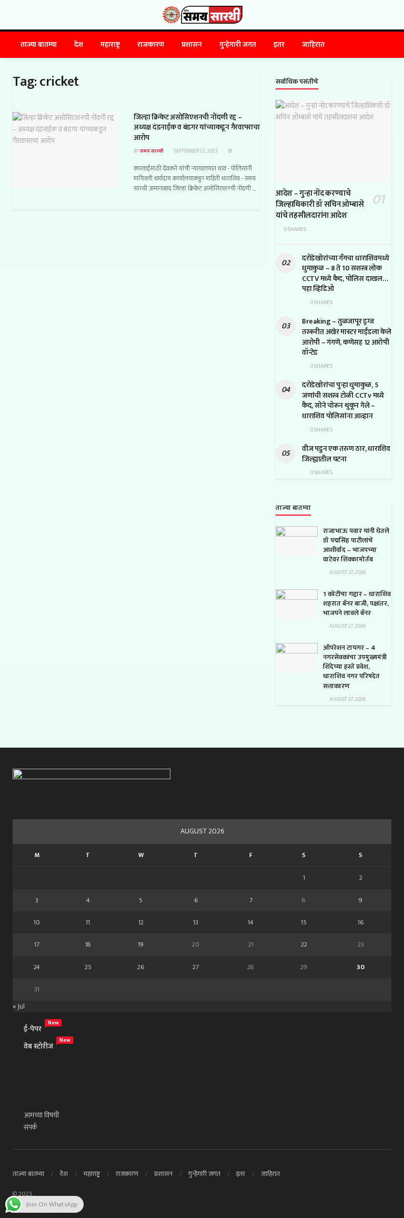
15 (304, 922)
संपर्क (30, 1127)
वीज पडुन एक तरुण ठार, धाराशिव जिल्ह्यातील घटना (346, 453)
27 (196, 967)
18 (88, 944)
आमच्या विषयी (41, 1115)
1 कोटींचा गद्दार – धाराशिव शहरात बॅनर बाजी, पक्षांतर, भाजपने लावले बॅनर (357, 603)
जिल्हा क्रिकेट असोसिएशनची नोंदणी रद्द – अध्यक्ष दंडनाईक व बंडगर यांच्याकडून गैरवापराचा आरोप (197, 127)
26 (140, 967)
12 (141, 922)
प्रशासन (191, 44)
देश (78, 44)
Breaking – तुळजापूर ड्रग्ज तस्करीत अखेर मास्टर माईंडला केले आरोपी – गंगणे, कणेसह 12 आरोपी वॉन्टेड (346, 336)
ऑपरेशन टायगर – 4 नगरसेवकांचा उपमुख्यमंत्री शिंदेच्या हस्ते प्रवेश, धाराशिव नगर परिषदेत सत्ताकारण (355, 667)
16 (360, 922)
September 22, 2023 (195, 151)
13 (195, 922)
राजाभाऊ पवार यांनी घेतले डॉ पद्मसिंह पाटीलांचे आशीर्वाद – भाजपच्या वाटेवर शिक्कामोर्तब (356, 545)
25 (88, 967)
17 (36, 944)
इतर (279, 44)
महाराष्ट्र (110, 44)
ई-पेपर (33, 1029)
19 (141, 944)
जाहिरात (313, 44)
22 (304, 944)
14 (251, 922)
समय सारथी (152, 151)
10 (37, 922)
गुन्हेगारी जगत (237, 44)
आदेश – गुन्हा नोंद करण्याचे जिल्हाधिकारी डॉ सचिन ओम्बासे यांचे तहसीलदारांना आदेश (320, 204)
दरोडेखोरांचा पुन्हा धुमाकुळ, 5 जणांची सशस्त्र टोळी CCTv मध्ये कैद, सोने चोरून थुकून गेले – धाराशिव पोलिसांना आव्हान (343, 400)
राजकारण (150, 44)
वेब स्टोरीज (38, 1046)
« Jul (19, 1006)
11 (88, 922)
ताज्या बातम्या (39, 44)
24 (37, 967)
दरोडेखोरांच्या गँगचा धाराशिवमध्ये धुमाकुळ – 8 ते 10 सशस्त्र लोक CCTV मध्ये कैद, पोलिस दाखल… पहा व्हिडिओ (345, 273)
